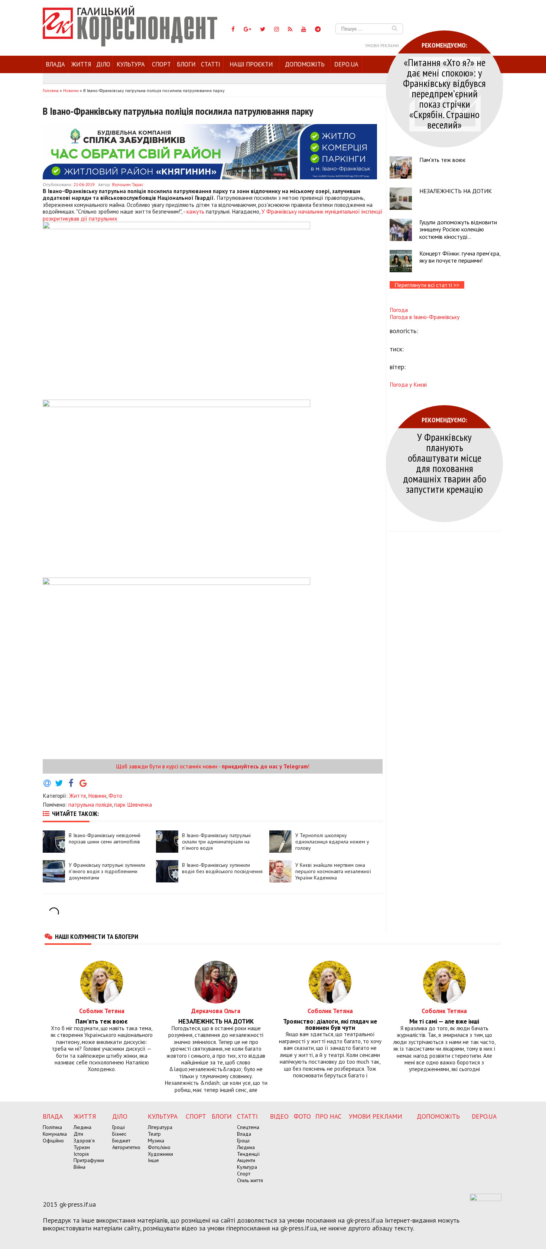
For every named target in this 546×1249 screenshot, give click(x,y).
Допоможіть (305, 64)
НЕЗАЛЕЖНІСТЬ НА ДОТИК (455, 191)
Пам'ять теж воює (442, 159)
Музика (156, 1140)
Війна (79, 1167)
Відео (279, 1116)
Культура (131, 64)
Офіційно (53, 1140)
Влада (55, 64)
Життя (81, 64)
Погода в (424, 317)
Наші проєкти (251, 64)
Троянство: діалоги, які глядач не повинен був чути (330, 1024)
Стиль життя (250, 1180)
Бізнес (119, 1134)
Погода (399, 309)
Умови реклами (382, 45)
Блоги (186, 64)
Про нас (328, 1116)
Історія (81, 1154)
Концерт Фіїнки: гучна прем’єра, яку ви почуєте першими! (459, 257)
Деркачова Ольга (215, 1011)
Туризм (82, 1147)
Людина (82, 1127)
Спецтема (248, 1127)
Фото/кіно (159, 1147)
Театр (154, 1134)
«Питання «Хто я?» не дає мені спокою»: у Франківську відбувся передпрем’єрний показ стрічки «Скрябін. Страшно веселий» (444, 93)
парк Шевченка (133, 804)
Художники (160, 1154)
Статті (210, 64)
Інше (153, 1160)
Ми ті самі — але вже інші (444, 1021)
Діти (78, 1134)
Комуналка (55, 1134)
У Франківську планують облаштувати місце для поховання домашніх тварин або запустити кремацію (444, 463)
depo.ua (346, 64)
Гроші (118, 1127)
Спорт (161, 64)
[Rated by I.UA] (485, 1199)
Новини (97, 795)
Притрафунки (89, 1160)
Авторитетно (126, 1147)
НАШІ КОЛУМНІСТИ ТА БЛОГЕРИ (96, 936)
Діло (103, 64)
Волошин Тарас (127, 184)
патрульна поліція (90, 804)
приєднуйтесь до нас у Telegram (265, 766)
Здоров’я (84, 1140)
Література (160, 1127)
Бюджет (121, 1140)
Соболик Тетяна (101, 1011)
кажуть (195, 211)
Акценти (246, 1160)
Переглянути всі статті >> (426, 285)
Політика (52, 1127)
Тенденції (248, 1154)
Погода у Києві (408, 384)
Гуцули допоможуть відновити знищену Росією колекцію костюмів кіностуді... (458, 229)
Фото (115, 795)
